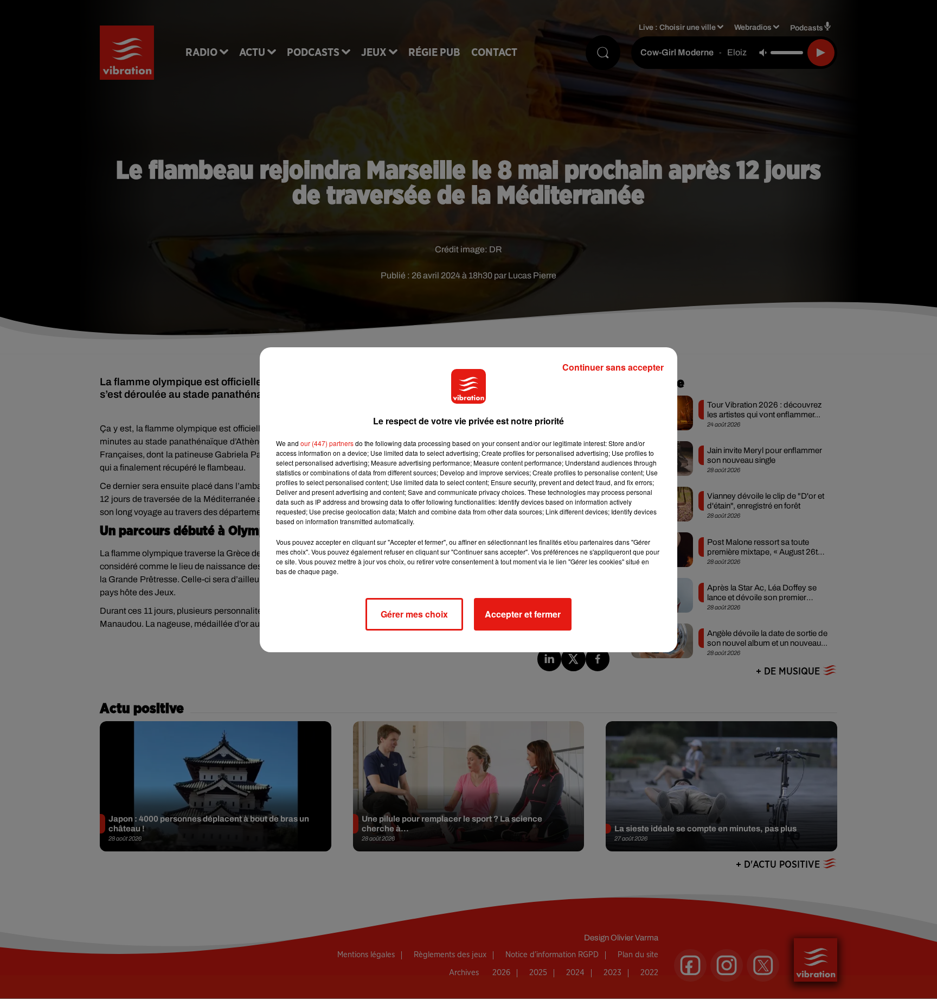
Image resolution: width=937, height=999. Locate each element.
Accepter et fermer (523, 614)
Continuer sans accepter (613, 367)
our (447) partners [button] (327, 443)
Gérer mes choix (414, 614)
